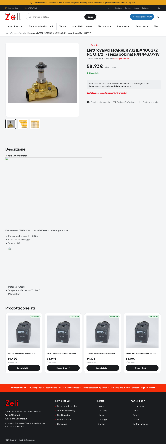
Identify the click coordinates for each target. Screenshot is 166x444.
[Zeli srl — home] (13, 16)
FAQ (156, 26)
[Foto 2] (22, 124)
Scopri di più (22, 368)
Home (109, 8)
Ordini (135, 410)
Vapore (62, 26)
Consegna (62, 424)
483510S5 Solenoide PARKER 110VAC (101, 353)
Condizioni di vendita (67, 406)
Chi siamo (118, 8)
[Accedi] (158, 17)
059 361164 (32, 8)
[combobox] (57, 16)
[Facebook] (155, 8)
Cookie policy (63, 415)
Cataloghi (145, 8)
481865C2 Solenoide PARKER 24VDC (22, 353)
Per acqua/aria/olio (18, 33)
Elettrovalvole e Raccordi (41, 26)
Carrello (136, 415)
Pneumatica (123, 26)
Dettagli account (141, 424)
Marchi (136, 8)
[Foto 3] (35, 124)
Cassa (136, 419)
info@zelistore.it (15, 8)
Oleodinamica (15, 26)
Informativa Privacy (66, 410)
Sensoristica (142, 26)
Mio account (139, 406)
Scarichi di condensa (82, 26)
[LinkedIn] (159, 8)
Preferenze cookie (65, 419)
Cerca (90, 17)
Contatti (128, 8)
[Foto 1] (10, 124)
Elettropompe (104, 26)
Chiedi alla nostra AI (143, 17)
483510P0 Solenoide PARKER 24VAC (62, 353)
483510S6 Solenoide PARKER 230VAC (141, 353)
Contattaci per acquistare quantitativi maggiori (107, 93)
